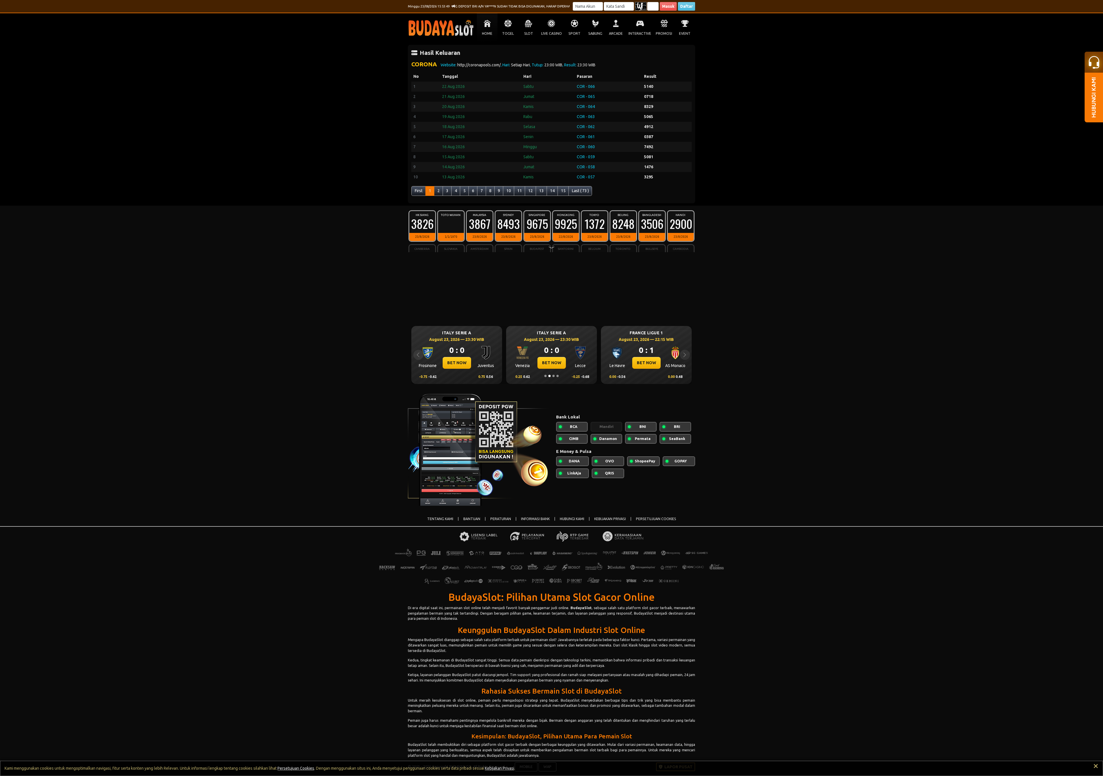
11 (519, 190)
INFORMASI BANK (535, 519)
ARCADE (616, 33)
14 (552, 190)
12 (530, 190)
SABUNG (595, 33)
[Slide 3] (553, 376)
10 (508, 190)
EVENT (685, 33)
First (419, 190)
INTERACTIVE (639, 33)
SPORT (574, 33)
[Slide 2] (549, 376)
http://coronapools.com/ (479, 65)
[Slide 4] (557, 376)
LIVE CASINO (551, 33)
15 (563, 190)
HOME (487, 33)
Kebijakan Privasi (499, 768)
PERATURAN (500, 519)
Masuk (668, 6)
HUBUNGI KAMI (572, 519)
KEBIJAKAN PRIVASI (610, 519)
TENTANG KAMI (440, 519)
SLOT (528, 33)
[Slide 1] (545, 376)
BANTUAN (471, 519)
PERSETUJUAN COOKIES (656, 519)
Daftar (686, 6)
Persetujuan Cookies (295, 768)
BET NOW (456, 362)
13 (541, 190)
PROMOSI (664, 33)
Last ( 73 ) (580, 190)
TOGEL (508, 33)
